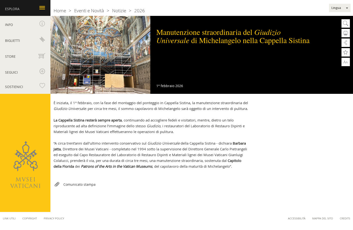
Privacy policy (54, 218)
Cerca (345, 23)
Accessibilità (296, 218)
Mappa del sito (322, 218)
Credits (345, 218)
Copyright (29, 218)
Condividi (345, 42)
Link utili (9, 218)
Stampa (345, 33)
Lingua (336, 8)
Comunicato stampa (79, 184)
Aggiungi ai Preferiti (345, 52)
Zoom (345, 61)
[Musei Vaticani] (25, 164)
